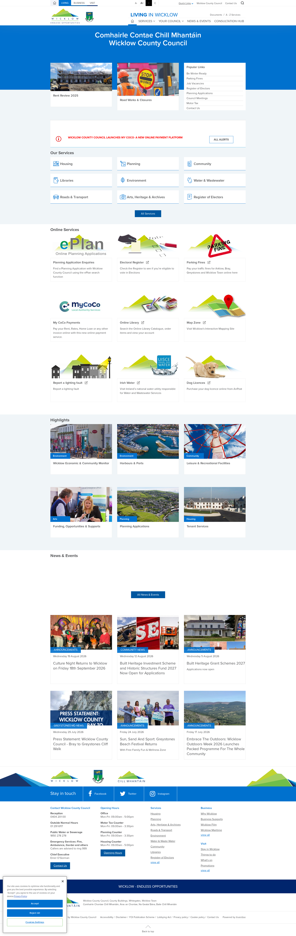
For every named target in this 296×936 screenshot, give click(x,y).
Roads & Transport (161, 830)
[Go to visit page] (98, 777)
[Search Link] (242, 3)
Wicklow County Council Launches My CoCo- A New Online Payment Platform (125, 137)
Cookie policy (197, 917)
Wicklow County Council (209, 3)
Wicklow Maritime (211, 830)
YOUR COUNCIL (170, 21)
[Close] (62, 881)
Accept (35, 903)
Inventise (241, 917)
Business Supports (212, 819)
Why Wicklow (209, 813)
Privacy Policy (20, 896)
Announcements (65, 649)
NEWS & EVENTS (199, 21)
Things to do (208, 854)
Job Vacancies (195, 83)
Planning (156, 819)
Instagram (163, 794)
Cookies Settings (35, 922)
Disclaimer (121, 917)
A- (136, 3)
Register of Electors (198, 88)
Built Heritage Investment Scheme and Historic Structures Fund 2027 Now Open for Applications (148, 668)
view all (155, 862)
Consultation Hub (229, 21)
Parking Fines (195, 78)
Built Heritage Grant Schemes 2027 (216, 663)
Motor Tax (192, 103)
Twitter (132, 794)
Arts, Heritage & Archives (166, 824)
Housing (156, 813)
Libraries (156, 852)
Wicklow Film (209, 824)
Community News (133, 649)
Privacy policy (181, 917)
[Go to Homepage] (64, 777)
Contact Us (231, 3)
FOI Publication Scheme (142, 917)
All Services (148, 213)
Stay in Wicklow (210, 849)
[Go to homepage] (131, 777)
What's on (206, 860)
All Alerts (221, 139)
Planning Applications (200, 93)
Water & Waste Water (163, 841)
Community (157, 846)
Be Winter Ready (197, 73)
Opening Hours (113, 853)
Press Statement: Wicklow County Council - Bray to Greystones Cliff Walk (80, 744)
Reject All (35, 913)
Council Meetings (197, 98)
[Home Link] (54, 3)
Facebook (100, 794)
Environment (158, 835)
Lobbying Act (164, 917)
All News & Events (148, 594)
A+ (142, 3)
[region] (35, 904)
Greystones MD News (69, 725)
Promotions (207, 865)
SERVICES (145, 21)
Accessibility (106, 917)
